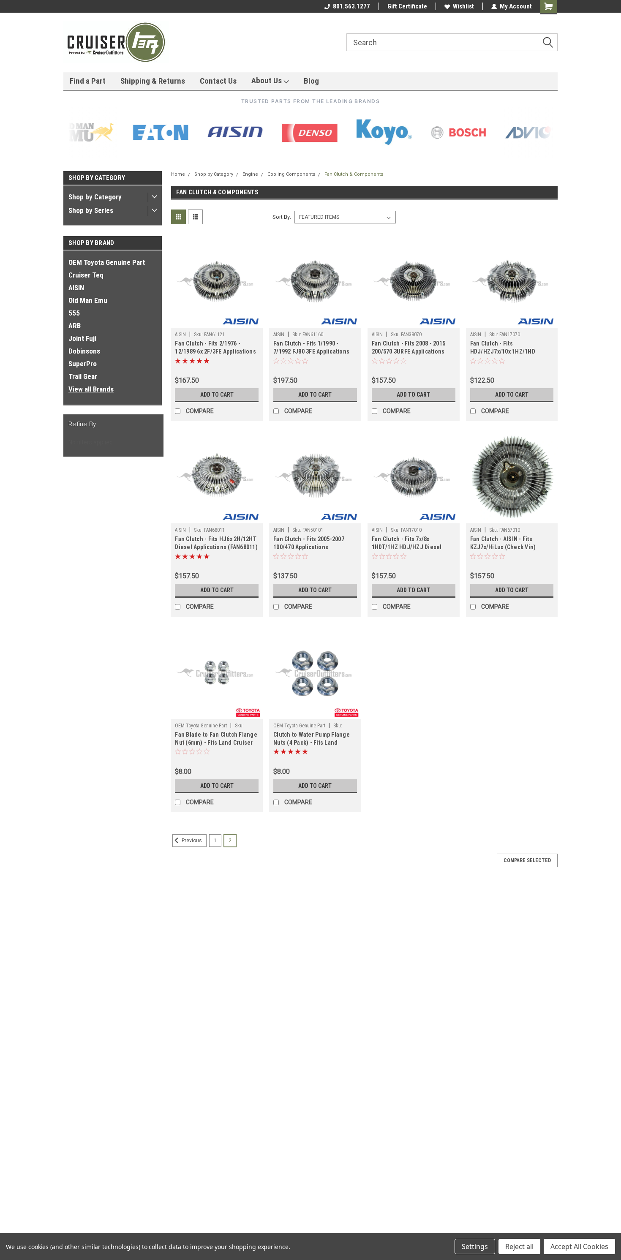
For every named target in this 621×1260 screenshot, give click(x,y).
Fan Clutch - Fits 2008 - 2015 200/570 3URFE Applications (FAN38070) (408, 351)
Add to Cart (217, 394)
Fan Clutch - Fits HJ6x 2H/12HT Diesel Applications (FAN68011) (216, 543)
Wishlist (463, 6)
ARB (74, 325)
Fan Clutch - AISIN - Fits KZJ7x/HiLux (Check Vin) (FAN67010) (503, 547)
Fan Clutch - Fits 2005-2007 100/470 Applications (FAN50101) (308, 547)
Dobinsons (84, 351)
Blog (311, 81)
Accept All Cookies (579, 1246)
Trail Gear (82, 376)
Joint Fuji (82, 338)
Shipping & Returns (152, 81)
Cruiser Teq (86, 275)
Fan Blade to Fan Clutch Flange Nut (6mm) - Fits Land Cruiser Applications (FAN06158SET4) (216, 742)
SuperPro (82, 363)
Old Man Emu (87, 300)
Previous (191, 841)
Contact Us (218, 81)
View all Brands (91, 389)
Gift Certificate (407, 6)
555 (74, 313)
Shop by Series (90, 210)
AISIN (76, 287)
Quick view (217, 321)
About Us (267, 80)
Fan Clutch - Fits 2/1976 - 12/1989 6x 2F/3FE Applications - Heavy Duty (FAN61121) (215, 351)
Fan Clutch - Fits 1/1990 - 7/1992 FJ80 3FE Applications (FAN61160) (311, 351)
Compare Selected (527, 860)
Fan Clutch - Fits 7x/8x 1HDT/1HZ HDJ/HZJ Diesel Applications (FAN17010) (407, 547)
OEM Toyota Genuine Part (106, 262)
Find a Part (88, 81)
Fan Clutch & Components (353, 174)
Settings (475, 1246)
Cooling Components (291, 174)
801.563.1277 (351, 6)
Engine (250, 174)
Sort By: (281, 217)
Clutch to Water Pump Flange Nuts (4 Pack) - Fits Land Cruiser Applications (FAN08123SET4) (311, 746)
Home (178, 174)
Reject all (519, 1246)
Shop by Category (95, 197)
